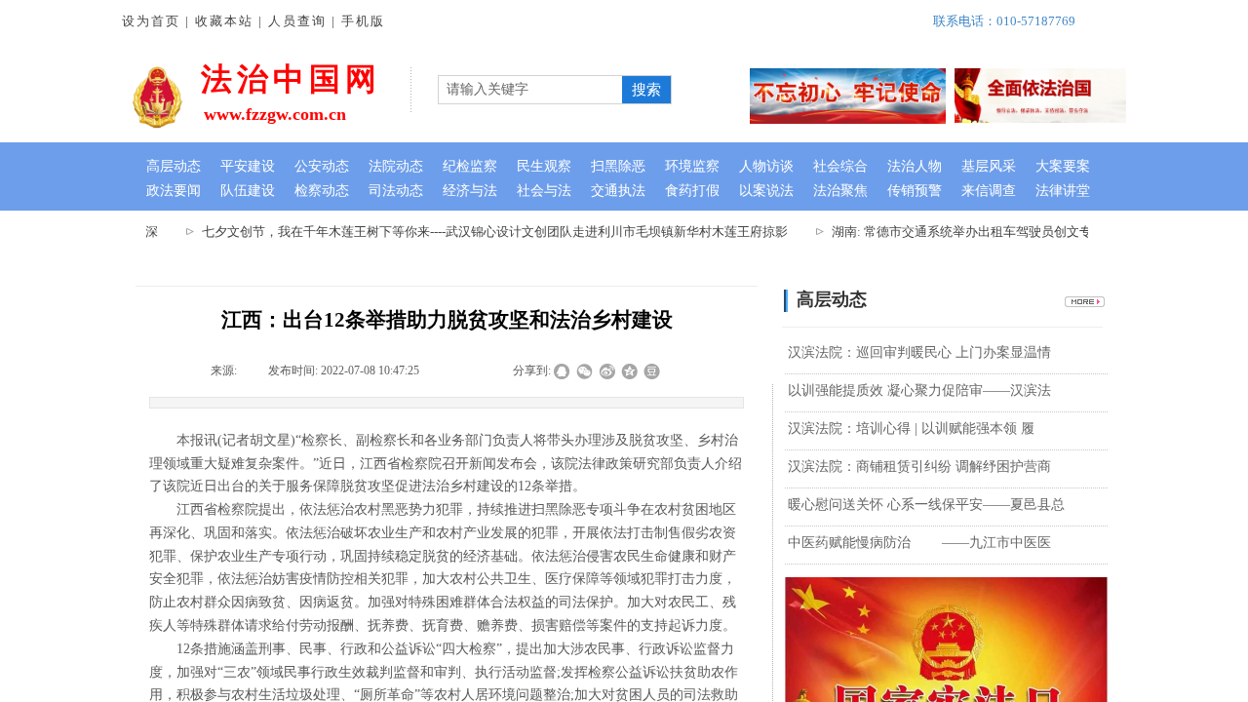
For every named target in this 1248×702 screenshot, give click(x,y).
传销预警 (914, 190)
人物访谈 (766, 166)
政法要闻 (173, 190)
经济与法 (470, 190)
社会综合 (840, 166)
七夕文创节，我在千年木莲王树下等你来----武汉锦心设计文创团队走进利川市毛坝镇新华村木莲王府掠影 (486, 231)
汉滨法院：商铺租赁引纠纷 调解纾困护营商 (919, 466)
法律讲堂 (1062, 190)
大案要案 (1062, 166)
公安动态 (321, 166)
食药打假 (692, 190)
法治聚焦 (840, 190)
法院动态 (396, 166)
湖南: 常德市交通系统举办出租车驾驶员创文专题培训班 (978, 231)
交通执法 (618, 190)
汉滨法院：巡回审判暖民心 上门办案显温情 (919, 352)
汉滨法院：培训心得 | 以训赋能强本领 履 (911, 428)
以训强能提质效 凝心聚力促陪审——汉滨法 (919, 390)
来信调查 (988, 190)
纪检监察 (470, 166)
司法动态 (396, 190)
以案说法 (766, 190)
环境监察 (692, 166)
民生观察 (544, 166)
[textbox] (530, 89)
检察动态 (321, 190)
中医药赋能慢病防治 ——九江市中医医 (919, 542)
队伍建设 (247, 190)
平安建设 (247, 166)
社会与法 (544, 190)
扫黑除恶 (618, 166)
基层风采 (988, 166)
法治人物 (914, 166)
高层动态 (173, 166)
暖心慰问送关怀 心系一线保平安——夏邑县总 (926, 504)
